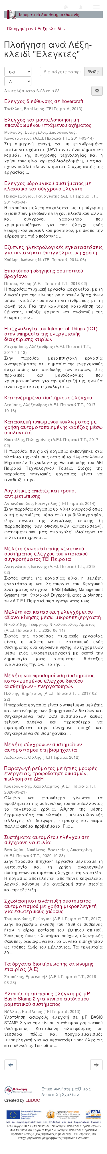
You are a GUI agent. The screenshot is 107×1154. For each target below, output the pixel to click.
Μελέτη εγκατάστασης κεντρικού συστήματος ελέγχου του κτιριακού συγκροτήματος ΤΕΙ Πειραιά (46, 553)
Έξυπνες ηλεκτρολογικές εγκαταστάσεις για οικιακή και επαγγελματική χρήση (53, 249)
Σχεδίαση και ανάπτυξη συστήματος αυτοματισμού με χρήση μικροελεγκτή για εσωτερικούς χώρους (50, 905)
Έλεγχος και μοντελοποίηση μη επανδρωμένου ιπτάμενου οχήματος (47, 122)
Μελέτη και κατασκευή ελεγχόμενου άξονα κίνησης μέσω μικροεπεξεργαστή (52, 614)
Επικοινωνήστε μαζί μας (66, 1089)
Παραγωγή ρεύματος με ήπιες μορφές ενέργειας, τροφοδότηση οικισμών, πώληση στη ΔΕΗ (50, 773)
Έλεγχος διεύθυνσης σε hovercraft (43, 100)
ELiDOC (32, 1100)
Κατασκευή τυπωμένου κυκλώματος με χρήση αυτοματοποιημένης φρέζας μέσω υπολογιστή (53, 426)
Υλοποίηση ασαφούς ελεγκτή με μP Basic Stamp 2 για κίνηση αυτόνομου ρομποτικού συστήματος (47, 998)
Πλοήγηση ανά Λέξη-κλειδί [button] (34, 28)
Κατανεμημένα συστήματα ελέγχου (48, 397)
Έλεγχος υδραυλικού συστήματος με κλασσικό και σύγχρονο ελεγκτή (47, 185)
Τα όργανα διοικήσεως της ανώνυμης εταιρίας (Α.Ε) (48, 966)
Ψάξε (93, 71)
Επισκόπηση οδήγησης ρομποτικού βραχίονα (43, 273)
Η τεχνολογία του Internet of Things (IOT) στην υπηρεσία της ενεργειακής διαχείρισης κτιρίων (51, 333)
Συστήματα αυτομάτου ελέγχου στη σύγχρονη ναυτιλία (46, 839)
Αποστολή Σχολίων (60, 1094)
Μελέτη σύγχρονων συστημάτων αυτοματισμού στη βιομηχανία (43, 746)
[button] (65, 7)
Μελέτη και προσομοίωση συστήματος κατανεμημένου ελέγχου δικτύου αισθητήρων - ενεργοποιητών (49, 680)
